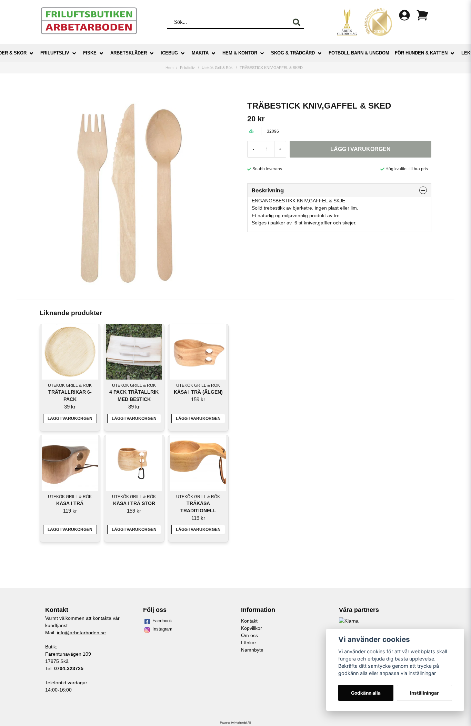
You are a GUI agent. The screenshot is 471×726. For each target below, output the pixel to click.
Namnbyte (252, 650)
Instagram (162, 629)
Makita (200, 53)
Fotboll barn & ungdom (359, 53)
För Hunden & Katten (421, 53)
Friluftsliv (54, 53)
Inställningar (424, 693)
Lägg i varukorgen (70, 418)
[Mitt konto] (404, 15)
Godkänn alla (366, 693)
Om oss (249, 635)
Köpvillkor (251, 628)
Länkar (248, 642)
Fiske (90, 53)
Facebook (162, 620)
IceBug (169, 53)
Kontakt (249, 621)
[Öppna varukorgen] (422, 15)
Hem (169, 67)
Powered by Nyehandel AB (235, 722)
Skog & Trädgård (293, 53)
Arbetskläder (128, 53)
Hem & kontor (239, 53)
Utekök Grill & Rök (217, 67)
